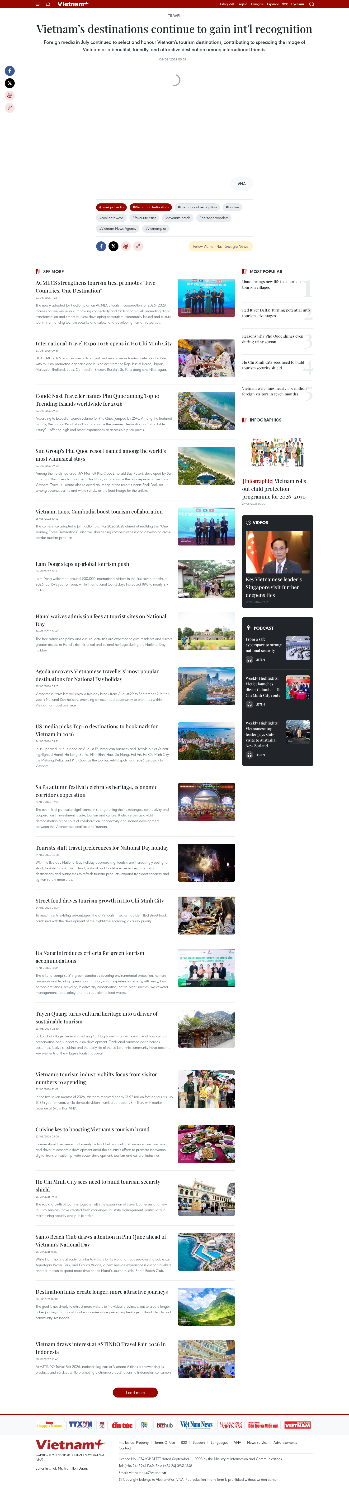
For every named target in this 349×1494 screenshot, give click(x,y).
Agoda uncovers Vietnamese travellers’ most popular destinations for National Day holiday (97, 675)
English (242, 4)
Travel (174, 15)
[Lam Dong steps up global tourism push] (206, 579)
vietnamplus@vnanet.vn (147, 1472)
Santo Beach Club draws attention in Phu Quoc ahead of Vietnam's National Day (101, 1240)
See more (53, 271)
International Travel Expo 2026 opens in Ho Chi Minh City (104, 343)
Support (199, 1442)
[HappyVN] (50, 1425)
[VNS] (197, 1425)
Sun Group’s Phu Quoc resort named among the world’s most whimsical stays (101, 454)
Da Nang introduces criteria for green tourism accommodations (90, 956)
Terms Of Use (165, 1442)
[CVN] (231, 1425)
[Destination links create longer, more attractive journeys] (206, 1307)
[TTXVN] (80, 1425)
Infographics (266, 420)
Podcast (264, 628)
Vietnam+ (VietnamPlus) (73, 4)
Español (272, 4)
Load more (135, 1392)
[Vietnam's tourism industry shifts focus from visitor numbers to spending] (206, 1089)
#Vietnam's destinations (151, 207)
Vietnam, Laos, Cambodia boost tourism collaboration (99, 511)
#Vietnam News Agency (117, 228)
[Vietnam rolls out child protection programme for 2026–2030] (277, 451)
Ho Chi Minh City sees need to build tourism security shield (98, 1185)
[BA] (297, 1425)
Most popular (266, 271)
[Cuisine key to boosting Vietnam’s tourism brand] (206, 1144)
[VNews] (101, 1425)
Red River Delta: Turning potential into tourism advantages (276, 312)
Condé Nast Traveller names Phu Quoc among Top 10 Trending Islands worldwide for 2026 (98, 399)
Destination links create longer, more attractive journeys (102, 1291)
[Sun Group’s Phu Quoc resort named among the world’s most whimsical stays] (206, 466)
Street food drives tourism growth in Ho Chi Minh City (100, 900)
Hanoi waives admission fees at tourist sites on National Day (101, 620)
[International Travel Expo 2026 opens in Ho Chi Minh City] (206, 358)
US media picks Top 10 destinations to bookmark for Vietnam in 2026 (97, 730)
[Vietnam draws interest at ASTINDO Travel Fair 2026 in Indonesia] (206, 1359)
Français (257, 4)
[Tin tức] (122, 1425)
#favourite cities (144, 217)
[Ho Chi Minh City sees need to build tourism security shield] (206, 1197)
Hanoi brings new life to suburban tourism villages (271, 284)
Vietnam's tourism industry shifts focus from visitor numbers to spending (96, 1078)
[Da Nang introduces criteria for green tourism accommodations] (206, 968)
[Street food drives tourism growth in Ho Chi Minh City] (206, 916)
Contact (125, 1448)
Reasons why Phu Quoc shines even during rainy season (272, 339)
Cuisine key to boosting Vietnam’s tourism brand (93, 1129)
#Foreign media (111, 207)
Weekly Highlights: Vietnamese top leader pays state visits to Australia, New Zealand (262, 734)
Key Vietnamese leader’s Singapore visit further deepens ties (274, 587)
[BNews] (144, 1425)
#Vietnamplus (155, 228)
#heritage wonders (213, 217)
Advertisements (285, 1442)
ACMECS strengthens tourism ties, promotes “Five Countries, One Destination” (95, 286)
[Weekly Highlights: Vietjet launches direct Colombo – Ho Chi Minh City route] (298, 687)
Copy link (10, 108)
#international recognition (197, 207)
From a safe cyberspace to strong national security (264, 645)
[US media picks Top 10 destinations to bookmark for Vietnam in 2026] (206, 741)
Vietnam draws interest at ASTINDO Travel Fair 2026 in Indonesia (101, 1347)
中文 (285, 4)
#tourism (232, 207)
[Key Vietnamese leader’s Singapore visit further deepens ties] (278, 552)
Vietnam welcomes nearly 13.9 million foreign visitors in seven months (274, 391)
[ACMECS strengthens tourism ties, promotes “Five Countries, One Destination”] (206, 298)
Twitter (10, 83)
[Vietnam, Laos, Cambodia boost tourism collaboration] (206, 526)
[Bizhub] (165, 1425)
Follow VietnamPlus (207, 246)
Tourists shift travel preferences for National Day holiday (102, 847)
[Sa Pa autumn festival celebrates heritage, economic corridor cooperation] (206, 802)
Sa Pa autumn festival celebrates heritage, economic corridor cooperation (96, 790)
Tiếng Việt (227, 4)
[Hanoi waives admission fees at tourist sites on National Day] (206, 631)
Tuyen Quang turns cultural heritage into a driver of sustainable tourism (96, 1017)
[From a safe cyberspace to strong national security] (298, 648)
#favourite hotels (177, 217)
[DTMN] (263, 1425)
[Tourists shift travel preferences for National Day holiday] (206, 863)
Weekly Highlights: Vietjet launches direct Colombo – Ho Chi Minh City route (264, 687)
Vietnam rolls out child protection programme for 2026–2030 (274, 488)
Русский (297, 4)
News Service (257, 1442)
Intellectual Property (134, 1442)
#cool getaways (111, 217)
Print (10, 96)
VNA (237, 1442)
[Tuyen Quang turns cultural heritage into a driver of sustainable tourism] (206, 1029)
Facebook (10, 71)
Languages (219, 1442)
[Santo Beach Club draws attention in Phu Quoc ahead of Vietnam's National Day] (206, 1252)
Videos (260, 522)
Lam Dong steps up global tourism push (82, 563)
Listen (260, 659)
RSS (184, 1442)
